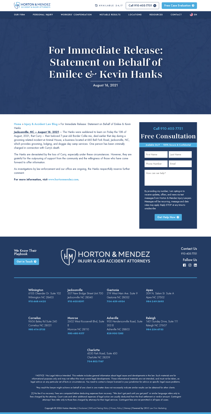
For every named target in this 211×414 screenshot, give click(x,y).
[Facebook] (184, 265)
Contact (176, 14)
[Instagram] (190, 265)
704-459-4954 (116, 301)
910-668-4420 (37, 301)
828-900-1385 (115, 333)
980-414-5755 (36, 329)
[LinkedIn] (195, 265)
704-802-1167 (95, 361)
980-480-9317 (76, 333)
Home (17, 124)
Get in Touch (25, 261)
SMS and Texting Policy (99, 408)
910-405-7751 (171, 128)
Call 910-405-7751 (140, 5)
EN (195, 14)
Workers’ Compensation (76, 14)
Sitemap (127, 408)
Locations (135, 14)
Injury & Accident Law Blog (41, 124)
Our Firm (19, 14)
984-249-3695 (155, 301)
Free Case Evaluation (177, 5)
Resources (156, 14)
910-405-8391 (76, 301)
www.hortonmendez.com (63, 179)
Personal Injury (43, 14)
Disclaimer (82, 408)
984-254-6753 (154, 329)
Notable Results (110, 14)
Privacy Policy (116, 408)
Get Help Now (166, 217)
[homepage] (32, 5)
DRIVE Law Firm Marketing (155, 408)
